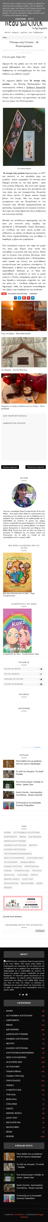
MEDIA (39, 883)
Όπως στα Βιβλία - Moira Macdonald (15, 333)
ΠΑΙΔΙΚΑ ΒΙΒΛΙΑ (27, 862)
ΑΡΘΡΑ (7, 832)
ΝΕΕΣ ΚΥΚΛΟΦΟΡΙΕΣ (14, 858)
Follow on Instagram (13, 684)
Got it (31, 19)
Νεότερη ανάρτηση (10, 467)
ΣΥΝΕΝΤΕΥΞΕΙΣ (21, 871)
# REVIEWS (33, 294)
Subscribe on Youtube (13, 679)
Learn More (20, 19)
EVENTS (34, 875)
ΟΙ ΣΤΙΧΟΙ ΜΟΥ (11, 862)
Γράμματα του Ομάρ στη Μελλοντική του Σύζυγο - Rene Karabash (23, 407)
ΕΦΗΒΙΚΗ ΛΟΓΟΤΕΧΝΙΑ (15, 845)
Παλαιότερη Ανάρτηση (35, 467)
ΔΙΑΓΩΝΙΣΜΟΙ (35, 837)
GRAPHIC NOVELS (12, 879)
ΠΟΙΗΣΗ (8, 871)
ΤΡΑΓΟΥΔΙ (36, 871)
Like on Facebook (11, 674)
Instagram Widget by (31, 747)
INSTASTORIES (27, 883)
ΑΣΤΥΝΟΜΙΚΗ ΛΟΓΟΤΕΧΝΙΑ (26, 832)
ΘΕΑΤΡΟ (33, 845)
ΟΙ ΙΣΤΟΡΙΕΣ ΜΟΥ (35, 858)
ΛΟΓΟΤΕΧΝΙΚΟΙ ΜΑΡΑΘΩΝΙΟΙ (18, 854)
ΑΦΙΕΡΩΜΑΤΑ (10, 837)
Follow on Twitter (12, 669)
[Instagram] (26, 994)
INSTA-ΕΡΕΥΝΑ (11, 883)
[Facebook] (19, 994)
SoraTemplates (18, 1214)
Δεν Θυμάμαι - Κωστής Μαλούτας (14, 370)
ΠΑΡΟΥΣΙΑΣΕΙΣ (31, 866)
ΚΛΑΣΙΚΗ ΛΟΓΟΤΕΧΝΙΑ (15, 849)
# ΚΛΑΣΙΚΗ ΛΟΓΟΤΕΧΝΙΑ (17, 294)
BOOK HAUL (9, 875)
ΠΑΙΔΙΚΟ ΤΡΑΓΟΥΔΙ (13, 866)
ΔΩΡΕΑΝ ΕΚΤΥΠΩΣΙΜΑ (15, 841)
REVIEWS (29, 53)
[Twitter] (23, 994)
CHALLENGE (22, 875)
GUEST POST (27, 879)
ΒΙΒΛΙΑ (23, 837)
